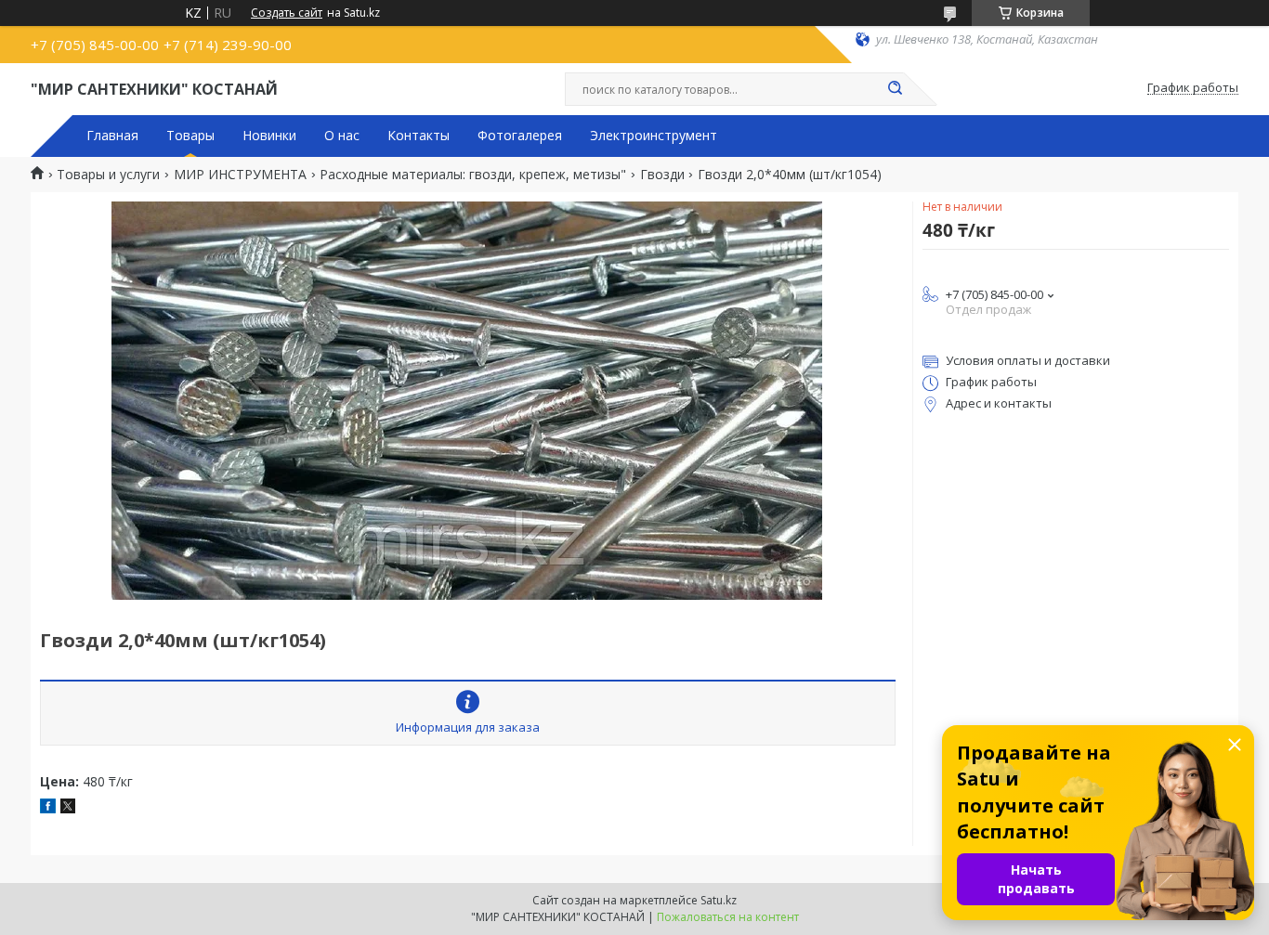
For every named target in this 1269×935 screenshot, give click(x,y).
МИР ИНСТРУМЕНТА (240, 174)
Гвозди (662, 174)
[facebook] (48, 808)
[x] (67, 808)
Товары (190, 135)
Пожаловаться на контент (728, 917)
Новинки (269, 135)
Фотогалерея (520, 135)
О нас (342, 135)
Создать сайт (286, 12)
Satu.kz (718, 900)
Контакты (418, 135)
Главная (112, 135)
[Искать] (894, 89)
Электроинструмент (653, 135)
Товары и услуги (108, 174)
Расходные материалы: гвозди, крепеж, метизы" (473, 174)
